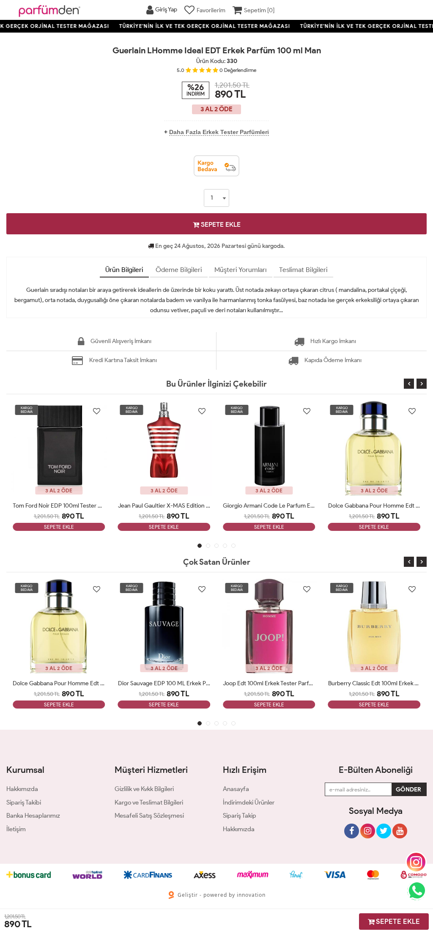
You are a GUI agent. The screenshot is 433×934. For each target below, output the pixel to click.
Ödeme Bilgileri (179, 270)
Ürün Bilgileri (124, 270)
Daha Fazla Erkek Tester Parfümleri (219, 132)
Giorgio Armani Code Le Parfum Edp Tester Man (269, 505)
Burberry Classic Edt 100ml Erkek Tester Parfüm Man (374, 683)
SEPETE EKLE (220, 224)
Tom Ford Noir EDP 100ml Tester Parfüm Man (59, 505)
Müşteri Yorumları (240, 270)
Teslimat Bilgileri (303, 270)
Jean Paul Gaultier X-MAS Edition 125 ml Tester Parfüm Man (164, 505)
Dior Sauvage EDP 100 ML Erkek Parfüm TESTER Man (164, 683)
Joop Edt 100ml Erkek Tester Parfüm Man (269, 683)
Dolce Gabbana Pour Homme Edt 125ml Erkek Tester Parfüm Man (374, 505)
